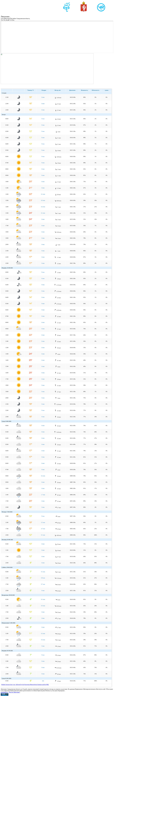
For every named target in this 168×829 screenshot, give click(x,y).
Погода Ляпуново (14, 692)
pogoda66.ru (4, 692)
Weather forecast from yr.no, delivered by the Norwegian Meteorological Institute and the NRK (25, 684)
